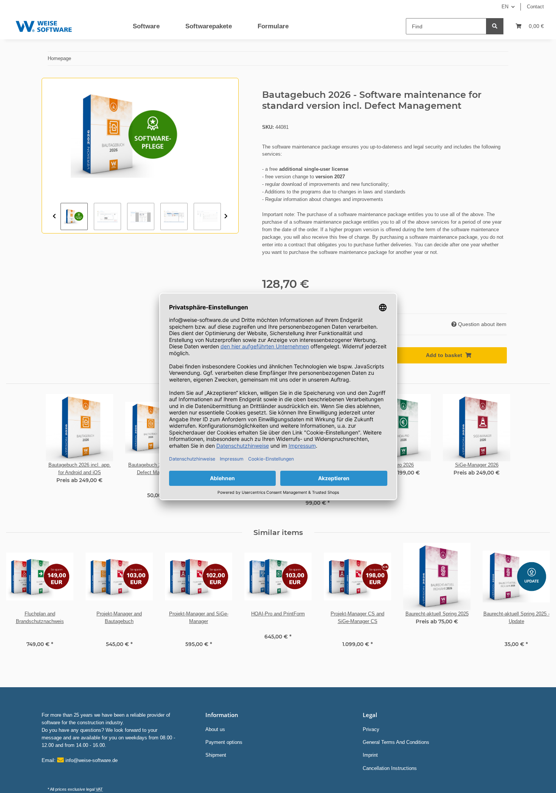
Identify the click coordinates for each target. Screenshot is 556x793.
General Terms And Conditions (396, 742)
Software (146, 26)
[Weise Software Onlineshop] (43, 25)
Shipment (215, 755)
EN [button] (505, 6)
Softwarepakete (208, 26)
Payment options (223, 742)
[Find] (494, 26)
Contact (535, 6)
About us (215, 729)
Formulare (273, 26)
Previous (54, 216)
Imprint (370, 755)
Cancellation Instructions (390, 768)
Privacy (371, 729)
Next (226, 216)
